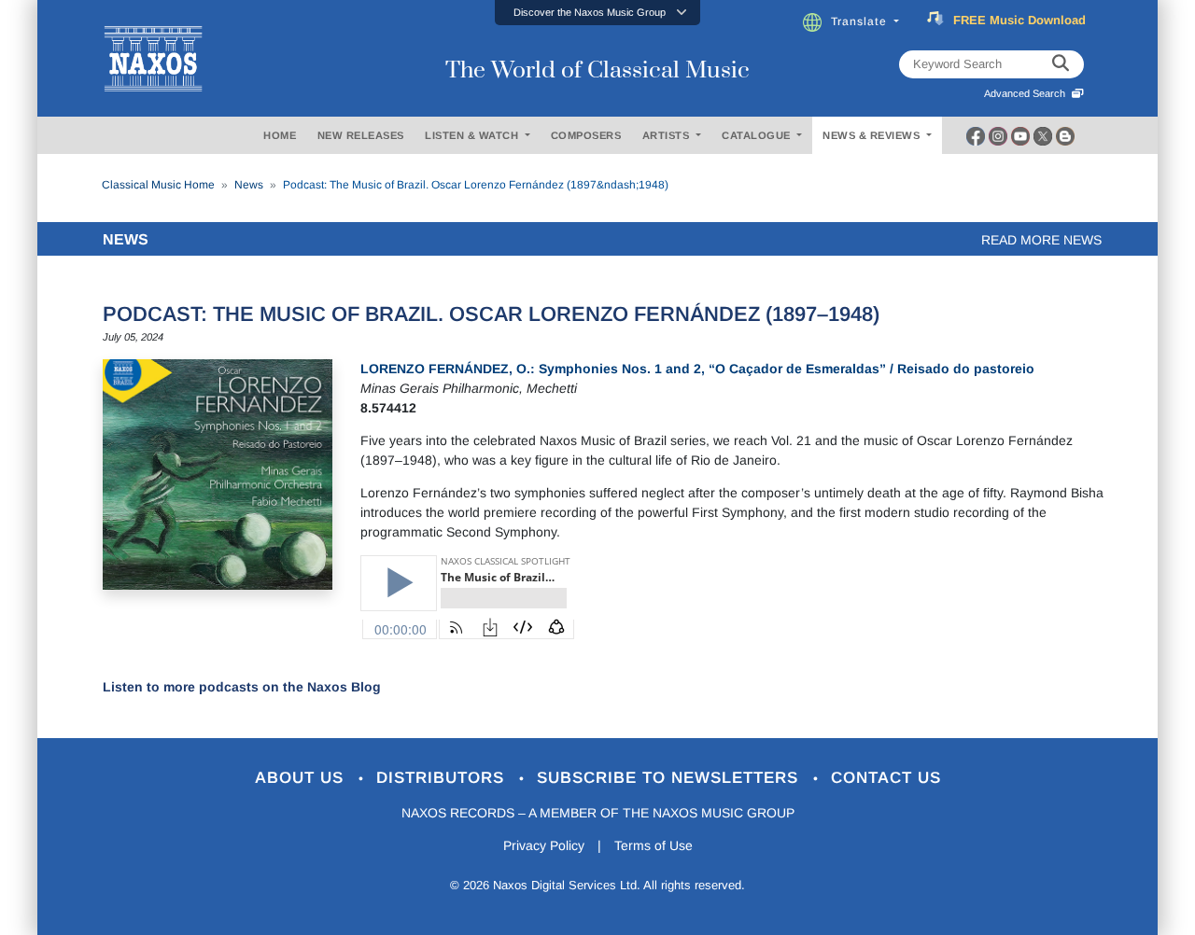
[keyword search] (1060, 64)
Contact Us (886, 778)
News (248, 184)
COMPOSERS (586, 135)
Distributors (443, 778)
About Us (302, 778)
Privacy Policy (543, 845)
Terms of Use (653, 845)
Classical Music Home (158, 184)
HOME (279, 135)
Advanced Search (1027, 93)
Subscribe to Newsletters (670, 778)
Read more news (1041, 239)
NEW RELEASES (360, 135)
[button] (597, 12)
